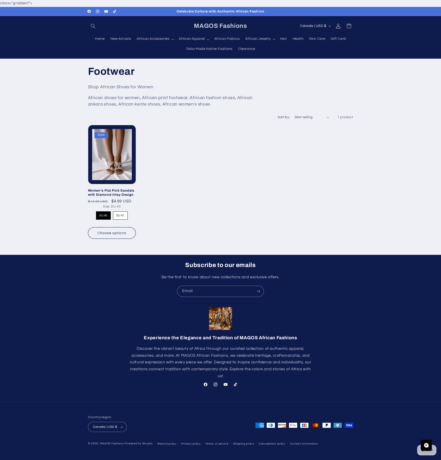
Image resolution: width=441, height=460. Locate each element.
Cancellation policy (272, 444)
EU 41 (120, 214)
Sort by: (284, 117)
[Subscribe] (258, 291)
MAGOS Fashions (112, 443)
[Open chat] (426, 445)
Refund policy (167, 444)
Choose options (111, 233)
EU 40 (103, 214)
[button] (93, 26)
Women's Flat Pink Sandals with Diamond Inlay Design (111, 192)
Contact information (304, 444)
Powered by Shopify (139, 443)
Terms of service (217, 444)
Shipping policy (243, 444)
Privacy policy (191, 444)
